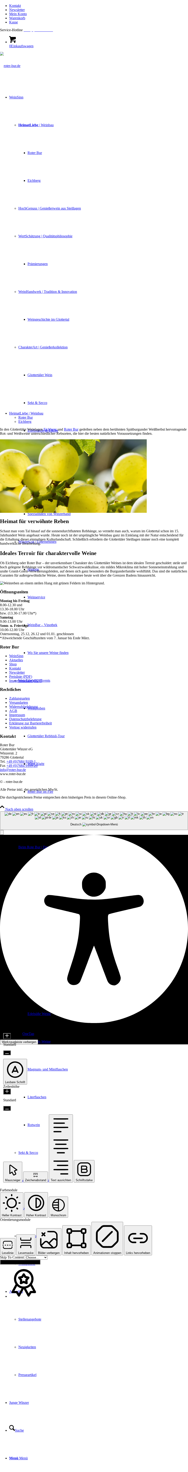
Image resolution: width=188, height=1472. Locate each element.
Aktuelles (16, 660)
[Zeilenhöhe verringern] (7, 1108)
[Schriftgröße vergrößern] (7, 1036)
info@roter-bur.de (13, 770)
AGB (13, 711)
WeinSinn (16, 656)
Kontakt (15, 6)
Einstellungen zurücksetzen (20, 1262)
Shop (13, 664)
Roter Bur (25, 417)
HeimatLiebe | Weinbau (26, 413)
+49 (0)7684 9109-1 (21, 761)
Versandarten (18, 702)
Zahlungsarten (19, 698)
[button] (2, 832)
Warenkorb (17, 18)
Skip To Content (12, 1257)
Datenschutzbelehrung (25, 719)
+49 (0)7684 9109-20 (22, 766)
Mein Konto (18, 14)
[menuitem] (98, 6)
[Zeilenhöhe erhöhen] (7, 1091)
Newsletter (17, 10)
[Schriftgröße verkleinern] (7, 1052)
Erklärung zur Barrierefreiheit (30, 723)
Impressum (17, 715)
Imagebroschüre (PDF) (25, 681)
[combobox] (94, 820)
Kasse (13, 22)
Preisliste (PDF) (20, 677)
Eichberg (24, 421)
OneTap (28, 1034)
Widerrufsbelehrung (23, 707)
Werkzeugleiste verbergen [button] (19, 1042)
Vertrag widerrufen (22, 727)
